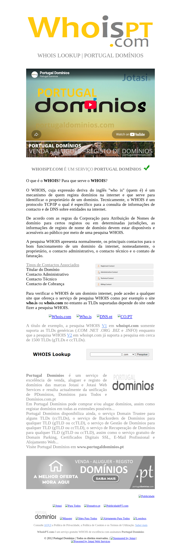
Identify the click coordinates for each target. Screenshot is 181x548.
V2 (69, 335)
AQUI (47, 525)
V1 (104, 325)
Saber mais (141, 525)
